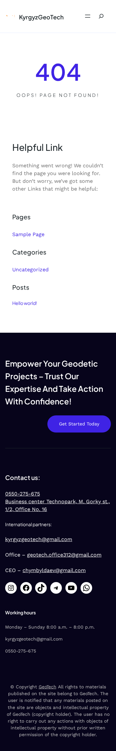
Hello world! (24, 303)
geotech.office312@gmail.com (64, 555)
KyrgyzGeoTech (41, 17)
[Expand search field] (101, 16)
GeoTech (47, 686)
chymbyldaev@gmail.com (54, 570)
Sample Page (28, 234)
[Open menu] (88, 16)
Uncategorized (30, 269)
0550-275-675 (22, 494)
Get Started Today (79, 423)
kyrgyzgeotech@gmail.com (38, 539)
